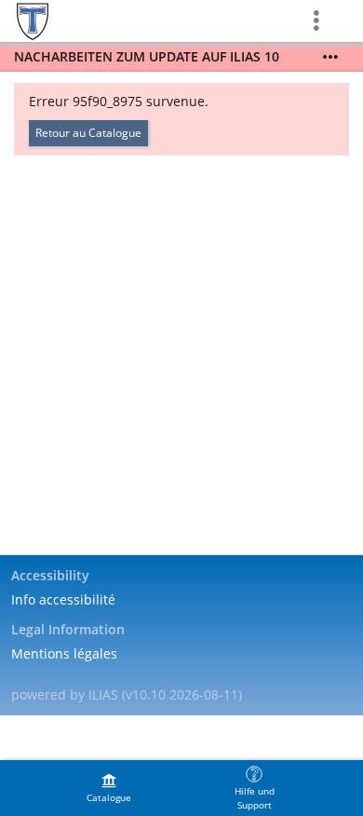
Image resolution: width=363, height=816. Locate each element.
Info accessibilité (63, 599)
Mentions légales (64, 653)
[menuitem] (109, 788)
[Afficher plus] (330, 57)
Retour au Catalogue (88, 133)
